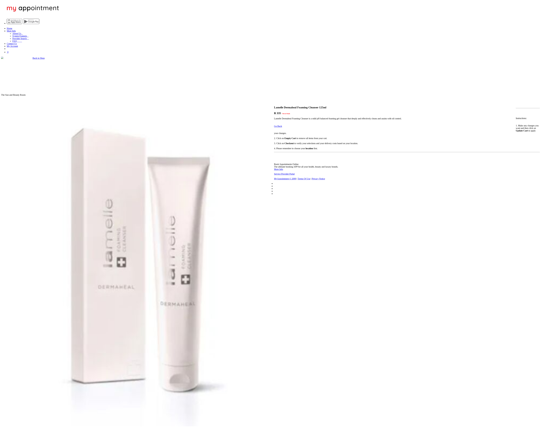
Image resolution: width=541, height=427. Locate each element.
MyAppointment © (285, 179)
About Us (17, 33)
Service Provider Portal (284, 174)
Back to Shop (39, 58)
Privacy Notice (318, 179)
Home (9, 28)
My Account (12, 46)
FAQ (17, 41)
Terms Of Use (304, 179)
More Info (11, 31)
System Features (20, 36)
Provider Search (20, 38)
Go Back (278, 126)
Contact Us (12, 43)
